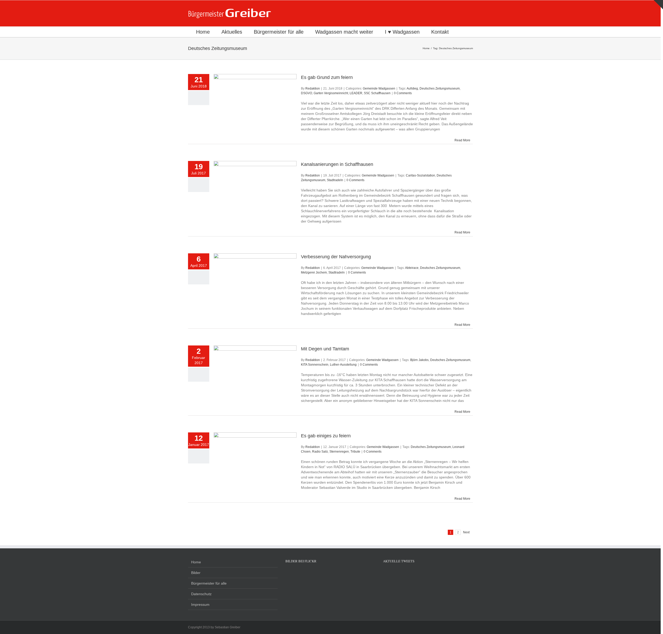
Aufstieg (412, 88)
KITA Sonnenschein (314, 364)
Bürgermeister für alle (209, 583)
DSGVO (306, 93)
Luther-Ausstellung (343, 364)
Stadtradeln (335, 180)
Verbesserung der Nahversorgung (336, 256)
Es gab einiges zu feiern (326, 435)
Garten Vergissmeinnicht (331, 93)
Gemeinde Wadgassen (379, 88)
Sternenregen (339, 451)
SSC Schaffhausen (377, 93)
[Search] (463, 32)
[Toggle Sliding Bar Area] (658, 4)
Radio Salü (320, 451)
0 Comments (403, 93)
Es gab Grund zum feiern (327, 77)
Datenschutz (201, 594)
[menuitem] (203, 32)
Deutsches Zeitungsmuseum (440, 88)
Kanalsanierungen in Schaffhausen (337, 164)
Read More (462, 140)
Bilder (195, 573)
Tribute (355, 451)
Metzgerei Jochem (314, 272)
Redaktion (312, 88)
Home (196, 562)
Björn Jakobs (419, 360)
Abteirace (412, 268)
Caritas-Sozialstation (420, 175)
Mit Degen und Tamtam (325, 348)
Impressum (200, 604)
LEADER (356, 93)
